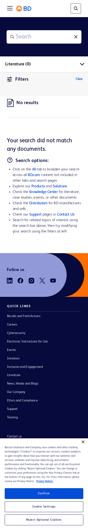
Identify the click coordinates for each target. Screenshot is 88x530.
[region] (44, 484)
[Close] (83, 441)
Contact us (14, 436)
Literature (13, 375)
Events (11, 350)
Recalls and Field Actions (23, 316)
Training (12, 417)
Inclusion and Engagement (25, 367)
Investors (13, 358)
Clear (79, 79)
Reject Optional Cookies (44, 519)
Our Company (16, 392)
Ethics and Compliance (22, 400)
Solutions (60, 186)
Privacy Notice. (44, 481)
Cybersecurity (16, 333)
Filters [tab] (22, 79)
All (34, 169)
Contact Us (65, 214)
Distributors (38, 203)
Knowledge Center (43, 192)
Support (35, 214)
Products (38, 186)
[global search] (76, 8)
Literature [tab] (18, 64)
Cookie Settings (44, 506)
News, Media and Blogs (22, 383)
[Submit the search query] (12, 37)
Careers (12, 324)
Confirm (44, 493)
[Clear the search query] (75, 37)
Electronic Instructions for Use (27, 341)
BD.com (34, 175)
